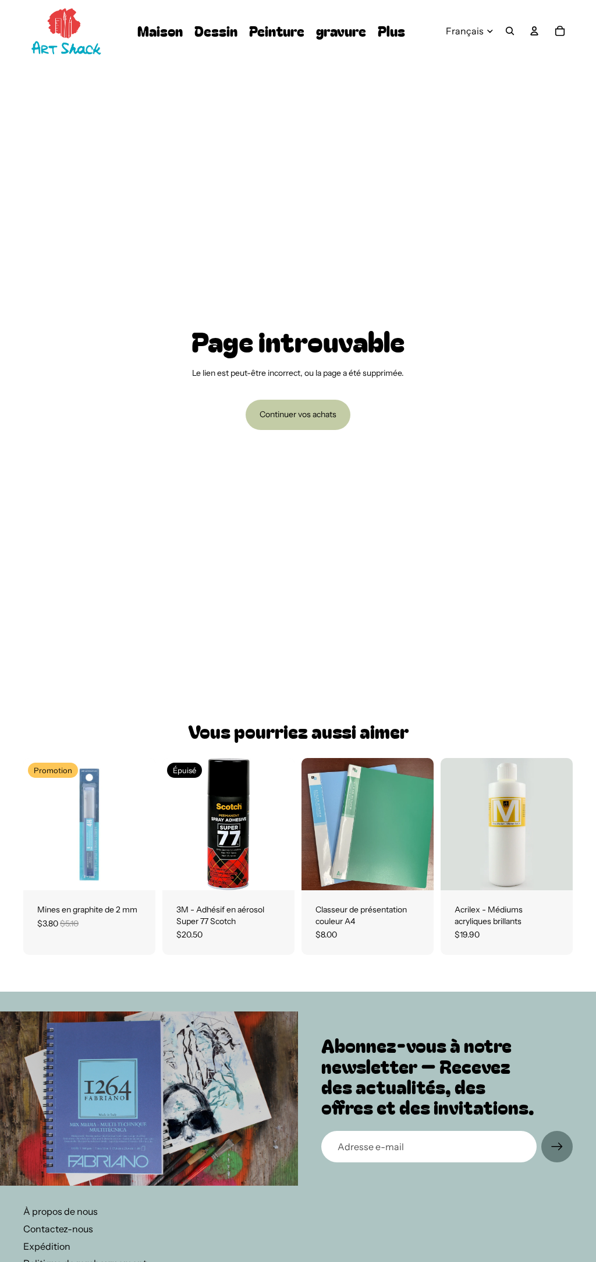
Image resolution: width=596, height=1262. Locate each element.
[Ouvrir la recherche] (510, 31)
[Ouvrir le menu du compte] (534, 31)
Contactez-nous (58, 1229)
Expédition (46, 1246)
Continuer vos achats (298, 414)
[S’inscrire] (557, 1146)
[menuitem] (391, 31)
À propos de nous (60, 1211)
